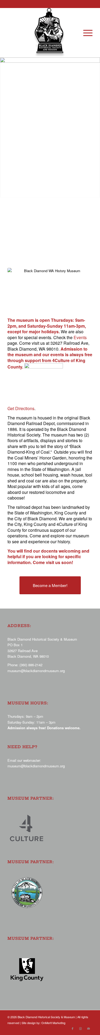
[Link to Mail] (89, 1028)
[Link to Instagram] (81, 1028)
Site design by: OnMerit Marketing (43, 1023)
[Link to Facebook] (73, 1028)
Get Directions (20, 408)
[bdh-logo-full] (50, 32)
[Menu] (85, 32)
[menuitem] (85, 32)
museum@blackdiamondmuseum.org (36, 670)
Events (80, 337)
